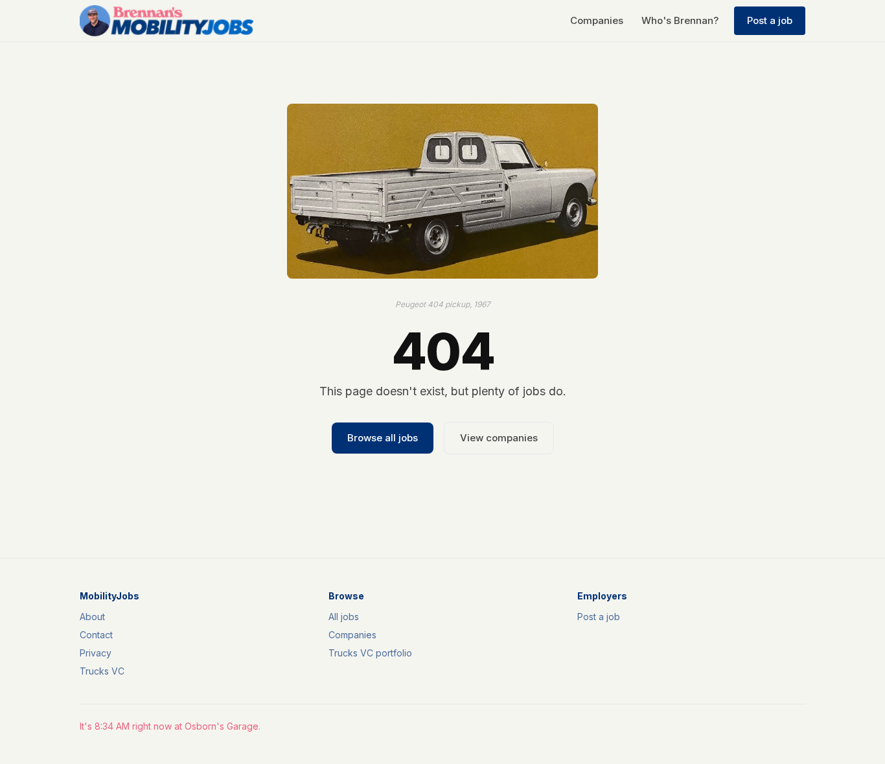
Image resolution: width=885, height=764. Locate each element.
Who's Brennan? (679, 20)
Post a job (769, 20)
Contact (96, 634)
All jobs (343, 616)
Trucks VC (102, 671)
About (92, 616)
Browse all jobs (382, 438)
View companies (499, 438)
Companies (596, 20)
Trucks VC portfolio (370, 652)
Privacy (95, 652)
